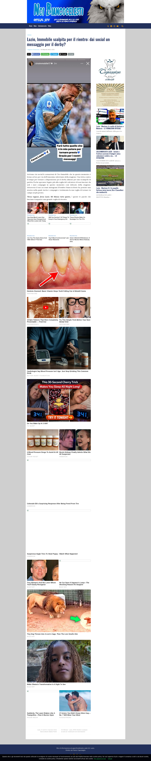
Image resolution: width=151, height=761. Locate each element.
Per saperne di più (100, 759)
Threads (64, 54)
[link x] (108, 26)
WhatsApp (46, 54)
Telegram (55, 54)
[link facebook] (111, 26)
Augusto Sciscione (33, 49)
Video (49, 26)
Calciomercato (42, 26)
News (35, 26)
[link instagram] (114, 26)
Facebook (36, 54)
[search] (122, 26)
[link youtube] (117, 26)
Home (30, 26)
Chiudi (110, 759)
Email (71, 54)
